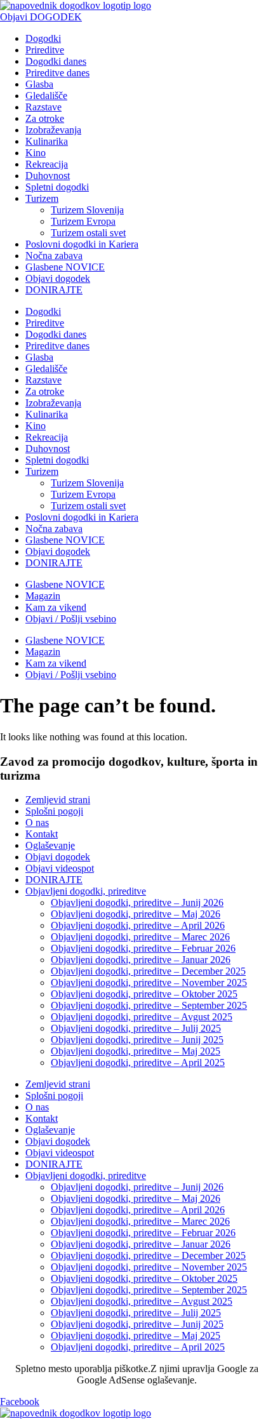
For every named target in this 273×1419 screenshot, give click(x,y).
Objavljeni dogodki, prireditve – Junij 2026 (137, 902)
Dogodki (43, 38)
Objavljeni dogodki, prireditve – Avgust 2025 (141, 1016)
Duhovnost (47, 175)
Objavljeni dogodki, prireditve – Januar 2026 (140, 959)
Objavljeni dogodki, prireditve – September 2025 (149, 1005)
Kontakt (41, 834)
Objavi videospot (59, 868)
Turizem (41, 198)
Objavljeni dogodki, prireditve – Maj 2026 (135, 914)
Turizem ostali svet (88, 232)
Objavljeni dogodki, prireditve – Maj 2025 (135, 1051)
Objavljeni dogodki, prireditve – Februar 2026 (143, 948)
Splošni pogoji (54, 811)
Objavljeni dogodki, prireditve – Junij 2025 (137, 1039)
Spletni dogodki (57, 187)
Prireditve (44, 49)
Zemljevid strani (57, 799)
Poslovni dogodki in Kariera (81, 244)
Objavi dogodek (57, 278)
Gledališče (46, 95)
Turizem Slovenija (87, 209)
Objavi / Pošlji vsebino (70, 618)
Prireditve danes (57, 72)
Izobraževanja (53, 129)
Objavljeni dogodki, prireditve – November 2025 (149, 982)
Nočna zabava (54, 255)
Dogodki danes (55, 61)
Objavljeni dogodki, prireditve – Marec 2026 (140, 936)
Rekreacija (46, 164)
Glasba (39, 84)
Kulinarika (46, 141)
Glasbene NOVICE (65, 267)
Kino (35, 152)
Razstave (43, 107)
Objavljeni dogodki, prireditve (85, 891)
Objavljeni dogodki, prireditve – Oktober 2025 (144, 994)
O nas (37, 822)
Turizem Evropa (83, 221)
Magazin (42, 595)
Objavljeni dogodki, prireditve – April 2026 (138, 925)
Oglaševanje (50, 845)
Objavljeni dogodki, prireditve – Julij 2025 (136, 1028)
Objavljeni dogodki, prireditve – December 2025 (148, 971)
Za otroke (44, 118)
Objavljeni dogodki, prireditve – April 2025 (138, 1062)
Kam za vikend (55, 607)
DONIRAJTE (54, 289)
